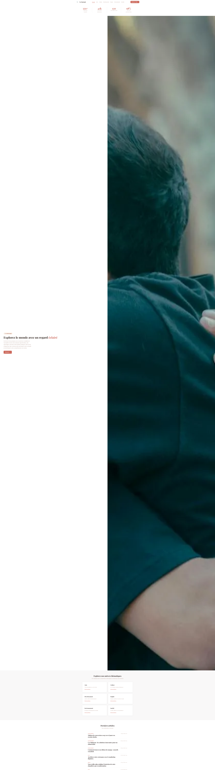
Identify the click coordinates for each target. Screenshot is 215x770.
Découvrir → (7, 352)
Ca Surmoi (82, 2)
